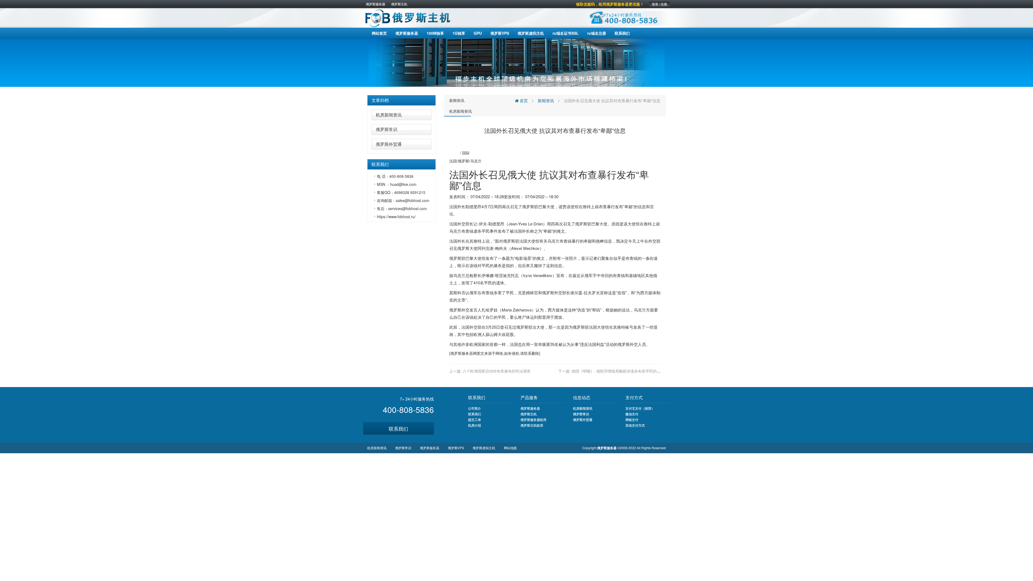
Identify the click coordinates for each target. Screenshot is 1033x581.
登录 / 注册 (659, 4)
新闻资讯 (456, 100)
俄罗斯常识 (386, 129)
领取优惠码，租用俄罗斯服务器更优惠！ (610, 4)
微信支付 (631, 414)
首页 (523, 100)
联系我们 (398, 428)
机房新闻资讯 (389, 115)
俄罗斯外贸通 (389, 144)
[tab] (401, 100)
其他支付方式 (635, 425)
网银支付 (631, 419)
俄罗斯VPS (456, 447)
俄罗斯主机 (399, 4)
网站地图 (510, 447)
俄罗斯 (463, 161)
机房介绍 (474, 425)
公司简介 (474, 408)
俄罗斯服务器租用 (533, 419)
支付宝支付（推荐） (640, 408)
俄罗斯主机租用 (532, 425)
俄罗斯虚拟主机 (484, 447)
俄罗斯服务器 (375, 4)
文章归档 (380, 100)
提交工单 (474, 419)
